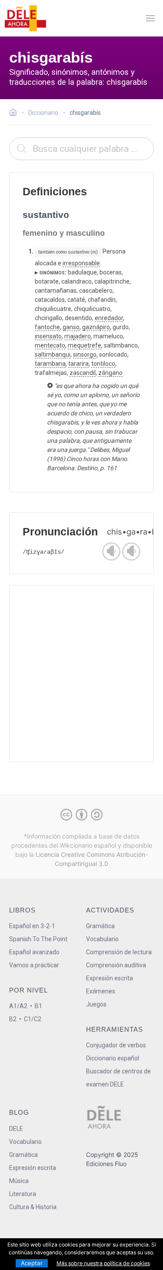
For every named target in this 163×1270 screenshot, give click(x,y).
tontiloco (103, 363)
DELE (16, 1128)
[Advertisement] (81, 673)
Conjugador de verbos (116, 1045)
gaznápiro (96, 327)
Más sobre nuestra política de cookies (103, 1263)
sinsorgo (84, 354)
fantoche (47, 327)
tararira (78, 363)
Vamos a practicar (34, 965)
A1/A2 (18, 1006)
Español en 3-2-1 (32, 925)
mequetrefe (84, 345)
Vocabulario (102, 939)
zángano (110, 372)
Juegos (96, 1004)
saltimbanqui (52, 354)
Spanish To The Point (38, 939)
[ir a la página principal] (25, 18)
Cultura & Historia (33, 1206)
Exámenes (100, 991)
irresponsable (81, 263)
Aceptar (32, 1263)
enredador (109, 317)
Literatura (22, 1193)
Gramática (100, 925)
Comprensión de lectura (119, 952)
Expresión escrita (109, 978)
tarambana (50, 363)
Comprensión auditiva (116, 965)
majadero (77, 336)
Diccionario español (112, 1058)
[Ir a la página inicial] (15, 113)
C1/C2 (32, 1019)
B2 (13, 1019)
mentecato (50, 345)
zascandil (83, 372)
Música (19, 1180)
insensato (48, 336)
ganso (71, 327)
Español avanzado (34, 952)
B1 (38, 1006)
